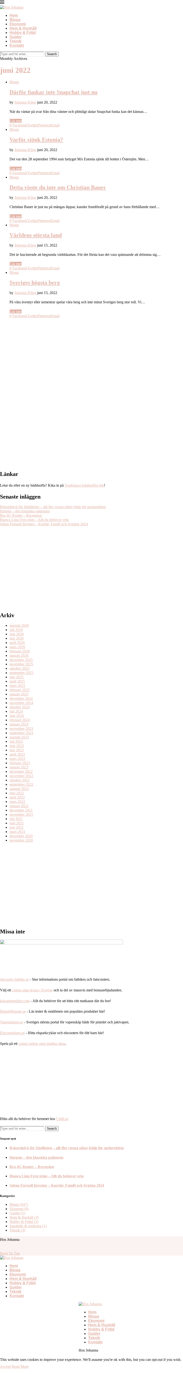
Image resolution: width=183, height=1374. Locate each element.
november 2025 (21, 664)
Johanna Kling (25, 102)
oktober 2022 (20, 780)
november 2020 (21, 840)
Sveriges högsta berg (35, 282)
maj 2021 (17, 827)
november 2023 (21, 728)
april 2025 (17, 681)
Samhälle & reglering (28, 1226)
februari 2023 (20, 763)
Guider (16, 37)
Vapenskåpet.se (11, 1022)
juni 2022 (17, 793)
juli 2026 (16, 630)
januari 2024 (19, 724)
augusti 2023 (19, 737)
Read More (20, 1366)
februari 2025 (20, 690)
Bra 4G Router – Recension (21, 515)
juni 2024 (17, 716)
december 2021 (21, 810)
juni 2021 (17, 823)
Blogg (15, 20)
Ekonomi (18, 24)
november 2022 (21, 776)
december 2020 (21, 836)
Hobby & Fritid (23, 33)
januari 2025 (19, 694)
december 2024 (21, 698)
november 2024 (21, 703)
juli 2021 (16, 819)
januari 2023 (19, 767)
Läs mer (16, 121)
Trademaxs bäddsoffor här (84, 485)
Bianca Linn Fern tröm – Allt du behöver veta (34, 520)
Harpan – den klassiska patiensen (25, 511)
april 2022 (17, 797)
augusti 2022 (19, 789)
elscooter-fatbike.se (14, 979)
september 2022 (21, 784)
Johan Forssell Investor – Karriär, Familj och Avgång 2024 (44, 524)
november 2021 (21, 814)
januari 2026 (19, 655)
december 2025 (21, 660)
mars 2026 (17, 647)
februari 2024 (20, 720)
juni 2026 (17, 634)
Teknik (15, 41)
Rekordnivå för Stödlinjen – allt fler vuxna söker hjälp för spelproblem (53, 507)
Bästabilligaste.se (13, 1011)
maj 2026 (17, 638)
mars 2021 (17, 832)
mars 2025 (17, 686)
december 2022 (21, 771)
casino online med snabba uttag (41, 1044)
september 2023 (21, 733)
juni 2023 (17, 746)
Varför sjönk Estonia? (36, 140)
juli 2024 (16, 711)
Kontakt (17, 45)
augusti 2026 (19, 625)
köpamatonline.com (15, 1001)
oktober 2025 (20, 668)
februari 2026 (20, 651)
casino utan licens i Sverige (32, 990)
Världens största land (36, 235)
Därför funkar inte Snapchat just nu (53, 92)
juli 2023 (16, 741)
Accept (5, 1366)
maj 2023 (17, 750)
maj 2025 (17, 677)
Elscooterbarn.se (12, 1033)
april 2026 (17, 643)
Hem (14, 15)
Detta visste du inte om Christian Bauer (58, 187)
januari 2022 (19, 806)
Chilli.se (62, 1119)
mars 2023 (17, 759)
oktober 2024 (20, 707)
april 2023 (17, 754)
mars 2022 (17, 802)
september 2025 (21, 673)
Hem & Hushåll (23, 28)
